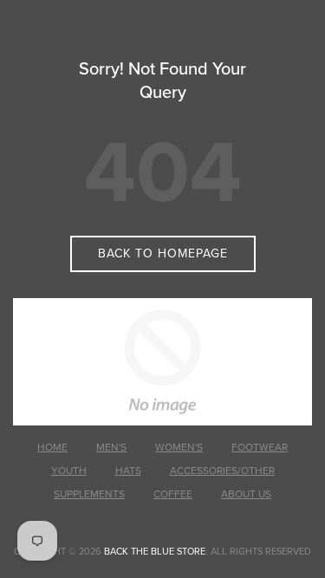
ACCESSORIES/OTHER (222, 470)
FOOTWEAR (259, 447)
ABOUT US (246, 494)
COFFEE (172, 494)
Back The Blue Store (154, 551)
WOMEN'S (179, 447)
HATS (128, 470)
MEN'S (111, 447)
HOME (52, 447)
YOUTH (69, 470)
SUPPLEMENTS (89, 494)
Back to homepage (163, 253)
